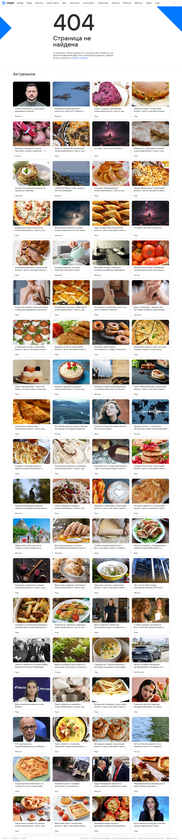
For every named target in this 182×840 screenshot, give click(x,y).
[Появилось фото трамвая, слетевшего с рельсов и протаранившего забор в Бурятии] (71, 775)
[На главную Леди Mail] (9, 3)
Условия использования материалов (151, 838)
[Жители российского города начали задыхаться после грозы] (71, 219)
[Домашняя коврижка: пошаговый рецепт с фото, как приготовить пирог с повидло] (110, 695)
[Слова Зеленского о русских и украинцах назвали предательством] (31, 100)
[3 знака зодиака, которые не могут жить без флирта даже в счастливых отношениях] (150, 616)
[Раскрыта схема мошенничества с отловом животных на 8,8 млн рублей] (110, 378)
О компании (14, 838)
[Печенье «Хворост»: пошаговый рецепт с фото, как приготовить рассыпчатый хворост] (150, 497)
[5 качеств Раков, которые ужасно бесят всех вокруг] (110, 418)
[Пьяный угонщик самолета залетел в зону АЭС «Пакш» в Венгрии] (71, 100)
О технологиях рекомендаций (100, 838)
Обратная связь (172, 838)
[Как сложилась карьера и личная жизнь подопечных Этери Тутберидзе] (150, 815)
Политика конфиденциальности (124, 838)
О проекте (83, 838)
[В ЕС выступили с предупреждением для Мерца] (31, 735)
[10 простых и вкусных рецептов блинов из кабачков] (31, 179)
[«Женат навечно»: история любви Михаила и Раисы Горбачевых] (31, 656)
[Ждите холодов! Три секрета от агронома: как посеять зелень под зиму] (71, 656)
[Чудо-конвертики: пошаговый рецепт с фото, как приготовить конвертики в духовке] (110, 219)
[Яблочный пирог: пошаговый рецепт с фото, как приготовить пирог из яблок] (71, 815)
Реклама (23, 838)
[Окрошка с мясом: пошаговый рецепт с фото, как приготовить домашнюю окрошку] (110, 576)
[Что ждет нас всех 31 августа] (150, 219)
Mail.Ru (5, 838)
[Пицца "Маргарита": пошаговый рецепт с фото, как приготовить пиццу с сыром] (150, 179)
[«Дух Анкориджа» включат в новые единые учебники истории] (110, 775)
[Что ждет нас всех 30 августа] (110, 140)
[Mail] (3, 3)
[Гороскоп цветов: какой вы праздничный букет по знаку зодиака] (150, 695)
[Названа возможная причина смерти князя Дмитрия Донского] (31, 497)
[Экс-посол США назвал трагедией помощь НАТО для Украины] (150, 576)
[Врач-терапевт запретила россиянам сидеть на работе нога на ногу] (110, 616)
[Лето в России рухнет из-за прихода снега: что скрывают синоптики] (150, 735)
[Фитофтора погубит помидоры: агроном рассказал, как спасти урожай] (150, 259)
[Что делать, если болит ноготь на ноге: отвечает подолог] (110, 298)
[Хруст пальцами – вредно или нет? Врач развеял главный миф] (150, 298)
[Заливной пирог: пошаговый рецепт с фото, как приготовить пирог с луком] (150, 100)
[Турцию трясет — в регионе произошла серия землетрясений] (150, 418)
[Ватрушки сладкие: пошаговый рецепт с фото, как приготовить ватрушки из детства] (110, 735)
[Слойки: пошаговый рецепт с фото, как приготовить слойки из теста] (110, 537)
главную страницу (80, 58)
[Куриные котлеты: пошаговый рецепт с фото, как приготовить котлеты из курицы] (71, 338)
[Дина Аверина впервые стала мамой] (31, 695)
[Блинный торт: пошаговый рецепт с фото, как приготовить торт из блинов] (110, 457)
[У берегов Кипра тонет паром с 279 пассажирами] (71, 179)
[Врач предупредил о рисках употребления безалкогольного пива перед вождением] (71, 537)
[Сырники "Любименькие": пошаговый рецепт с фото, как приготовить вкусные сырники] (110, 179)
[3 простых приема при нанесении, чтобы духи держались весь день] (31, 298)
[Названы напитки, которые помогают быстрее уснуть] (71, 259)
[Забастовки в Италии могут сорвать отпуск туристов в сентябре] (31, 537)
